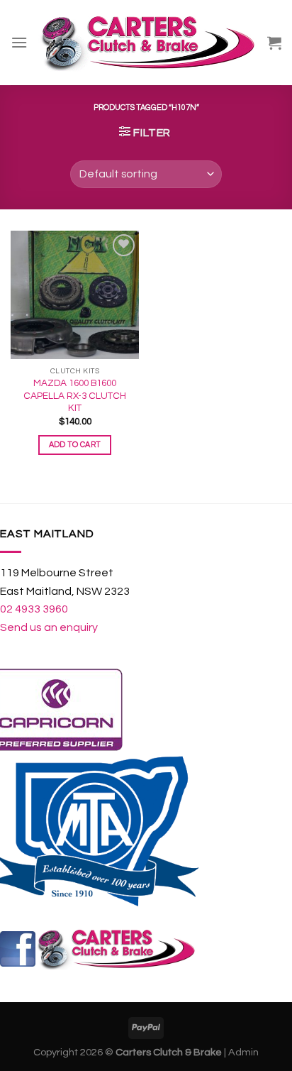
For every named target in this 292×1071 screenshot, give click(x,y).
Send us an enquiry (49, 627)
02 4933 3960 (34, 609)
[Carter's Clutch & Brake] (147, 42)
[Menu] (19, 42)
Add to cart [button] (75, 445)
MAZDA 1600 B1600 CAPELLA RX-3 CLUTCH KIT (74, 395)
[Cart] (274, 42)
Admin (243, 1052)
